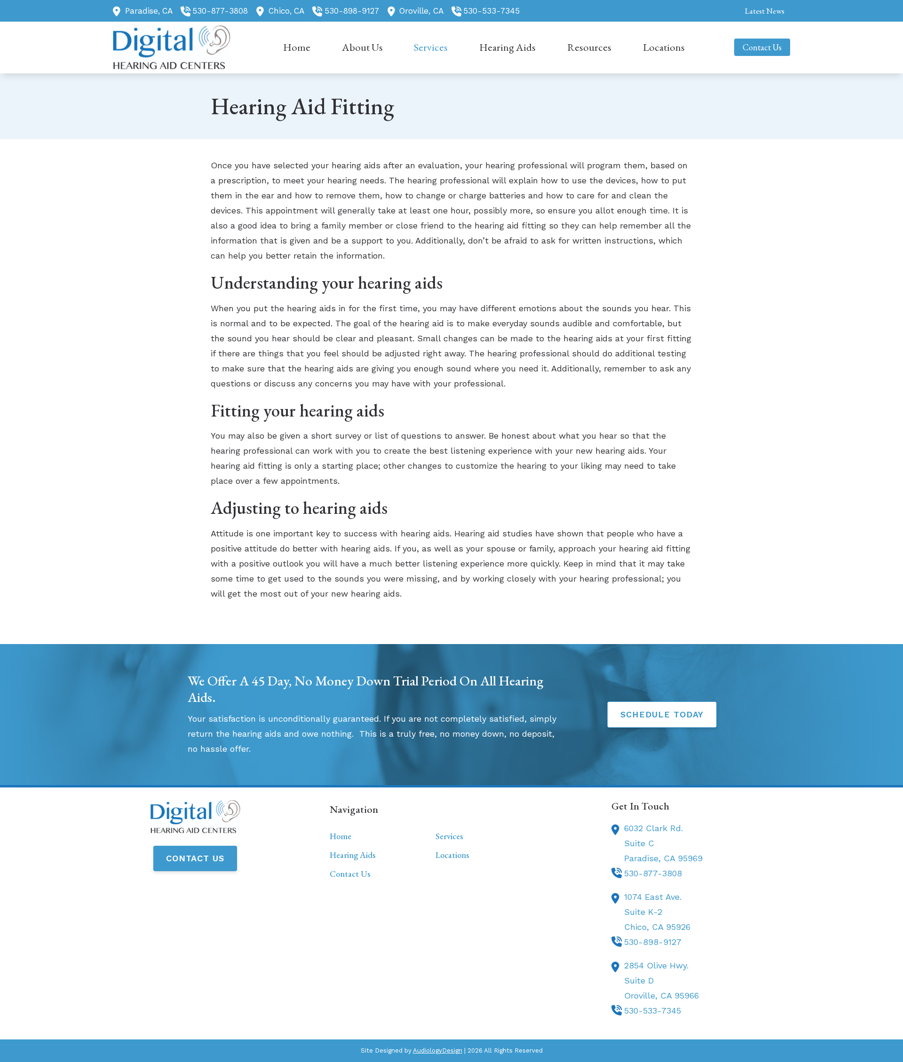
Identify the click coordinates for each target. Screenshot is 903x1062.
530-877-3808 (220, 11)
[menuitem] (761, 11)
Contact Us (195, 858)
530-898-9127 (352, 11)
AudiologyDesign (437, 1050)
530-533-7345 (491, 11)
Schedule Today (662, 714)
